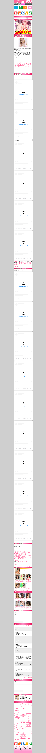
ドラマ (29, 732)
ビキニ (23, 703)
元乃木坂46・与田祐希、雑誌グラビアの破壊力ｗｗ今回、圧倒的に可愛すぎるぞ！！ (17, 581)
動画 (17, 708)
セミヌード (23, 730)
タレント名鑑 (23, 15)
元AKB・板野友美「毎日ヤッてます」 (21, 554)
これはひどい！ (23, 724)
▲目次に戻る (16, 266)
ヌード (23, 706)
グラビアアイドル (28, 735)
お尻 (17, 714)
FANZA (23, 722)
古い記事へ (16, 564)
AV (29, 712)
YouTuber (23, 726)
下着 (17, 723)
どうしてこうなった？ (23, 720)
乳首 (29, 738)
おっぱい (22, 561)
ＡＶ (29, 728)
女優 (23, 733)
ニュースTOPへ (16, 15)
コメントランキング (30, 15)
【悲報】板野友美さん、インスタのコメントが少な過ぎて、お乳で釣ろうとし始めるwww (22, 600)
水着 (23, 716)
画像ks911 (17, 737)
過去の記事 (19, 15)
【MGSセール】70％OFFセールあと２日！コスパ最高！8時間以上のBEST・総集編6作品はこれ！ (22, 590)
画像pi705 (17, 710)
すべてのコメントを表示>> (28, 625)
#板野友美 (21, 262)
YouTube (23, 737)
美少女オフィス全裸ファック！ (26, 698)
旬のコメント (26, 15)
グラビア (17, 705)
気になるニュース (28, 715)
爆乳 (17, 725)
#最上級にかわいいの (18, 263)
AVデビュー (29, 706)
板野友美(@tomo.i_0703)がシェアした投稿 (23, 136)
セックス (17, 718)
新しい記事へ (29, 566)
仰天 (29, 730)
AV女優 (23, 735)
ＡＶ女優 (23, 708)
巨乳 (24, 561)
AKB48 (18, 561)
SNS (29, 718)
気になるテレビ (23, 712)
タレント (17, 720)
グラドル (23, 714)
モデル (17, 727)
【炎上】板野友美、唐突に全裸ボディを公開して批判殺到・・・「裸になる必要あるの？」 (17, 600)
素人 (23, 728)
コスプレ (17, 716)
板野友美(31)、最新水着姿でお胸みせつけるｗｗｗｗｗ (23, 551)
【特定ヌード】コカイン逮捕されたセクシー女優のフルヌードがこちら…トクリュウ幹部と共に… (17, 590)
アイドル (29, 723)
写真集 (17, 739)
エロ (20, 561)
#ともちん (25, 262)
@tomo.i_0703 (16, 261)
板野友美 (27, 561)
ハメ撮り (29, 725)
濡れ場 (17, 712)
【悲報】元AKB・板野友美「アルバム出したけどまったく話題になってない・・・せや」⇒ (28, 600)
